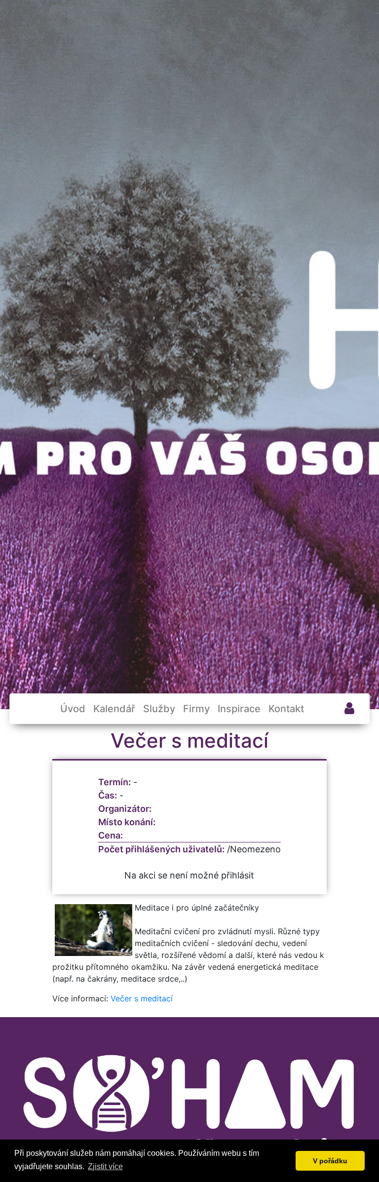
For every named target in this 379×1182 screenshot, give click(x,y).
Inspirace (239, 709)
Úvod (72, 709)
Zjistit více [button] (105, 1166)
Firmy (196, 709)
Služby (159, 709)
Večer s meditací (142, 998)
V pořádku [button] (330, 1161)
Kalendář (114, 709)
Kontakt (286, 709)
